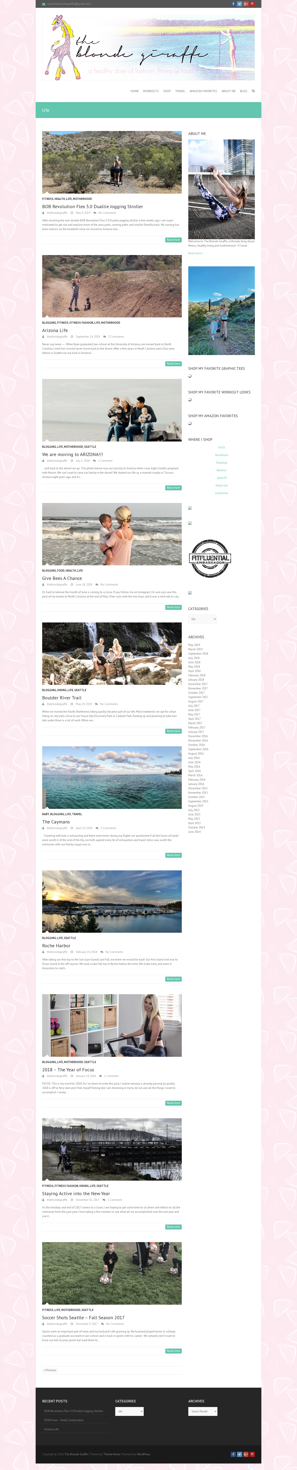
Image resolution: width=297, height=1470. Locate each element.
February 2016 (196, 779)
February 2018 (196, 675)
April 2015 (194, 823)
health (60, 199)
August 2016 (196, 753)
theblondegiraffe (56, 213)
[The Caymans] (112, 777)
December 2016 (198, 736)
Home (135, 91)
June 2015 (194, 814)
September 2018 (198, 653)
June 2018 (194, 662)
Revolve (221, 470)
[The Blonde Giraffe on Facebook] (233, 4)
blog (243, 91)
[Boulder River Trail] (112, 653)
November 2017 (198, 688)
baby (45, 814)
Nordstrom (221, 455)
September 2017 (198, 697)
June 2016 (194, 762)
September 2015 (198, 801)
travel (77, 814)
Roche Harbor (56, 945)
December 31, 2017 (87, 1200)
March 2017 (195, 723)
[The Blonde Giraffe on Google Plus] (246, 4)
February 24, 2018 (86, 952)
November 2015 (198, 793)
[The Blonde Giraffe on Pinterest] (252, 4)
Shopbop (221, 463)
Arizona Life (55, 330)
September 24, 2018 (87, 336)
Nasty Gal (222, 485)
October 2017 (196, 693)
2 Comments (108, 828)
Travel (180, 91)
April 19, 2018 (83, 828)
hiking (62, 690)
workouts (151, 91)
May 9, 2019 (82, 213)
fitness (47, 199)
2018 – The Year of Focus (68, 1070)
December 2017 (198, 684)
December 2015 (198, 788)
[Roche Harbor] (112, 901)
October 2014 (196, 827)
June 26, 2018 (83, 584)
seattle (90, 447)
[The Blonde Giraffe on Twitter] (239, 4)
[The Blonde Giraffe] (148, 47)
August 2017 (196, 701)
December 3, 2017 (86, 1324)
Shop (167, 91)
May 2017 (194, 714)
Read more (173, 240)
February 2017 (196, 727)
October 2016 (196, 745)
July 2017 (194, 706)
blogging (49, 323)
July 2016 (194, 758)
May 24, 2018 (83, 704)
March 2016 (195, 775)
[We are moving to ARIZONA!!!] (112, 410)
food (61, 570)
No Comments (107, 213)
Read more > (196, 253)
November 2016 (198, 740)
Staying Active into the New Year (76, 1193)
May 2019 (194, 645)
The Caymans (56, 822)
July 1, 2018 (82, 461)
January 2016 (196, 784)
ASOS (221, 447)
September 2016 (198, 749)
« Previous (50, 1370)
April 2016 (194, 771)
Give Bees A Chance (62, 578)
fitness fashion (81, 323)
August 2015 (196, 806)
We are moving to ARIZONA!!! (72, 454)
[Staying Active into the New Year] (112, 1149)
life (69, 199)
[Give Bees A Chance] (112, 534)
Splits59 (222, 478)
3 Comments (116, 336)
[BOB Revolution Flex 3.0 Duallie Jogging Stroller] (112, 162)
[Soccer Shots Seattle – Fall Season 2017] (112, 1273)
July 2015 (194, 810)
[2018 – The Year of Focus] (112, 1025)
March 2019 (195, 649)
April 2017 (194, 719)
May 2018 (194, 667)
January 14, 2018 (85, 1076)
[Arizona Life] (112, 286)
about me (229, 91)
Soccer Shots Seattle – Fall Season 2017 (83, 1317)
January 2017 (196, 732)
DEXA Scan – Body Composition (63, 1420)
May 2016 (194, 766)
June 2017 (194, 710)
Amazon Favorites (203, 91)
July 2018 (194, 658)
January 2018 (196, 680)
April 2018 (194, 671)
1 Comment (105, 461)
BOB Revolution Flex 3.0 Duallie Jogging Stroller (92, 206)
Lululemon (221, 493)
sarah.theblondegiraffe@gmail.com (69, 4)
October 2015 (196, 797)
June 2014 (194, 832)
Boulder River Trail (62, 698)
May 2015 (194, 819)
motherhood (82, 199)
